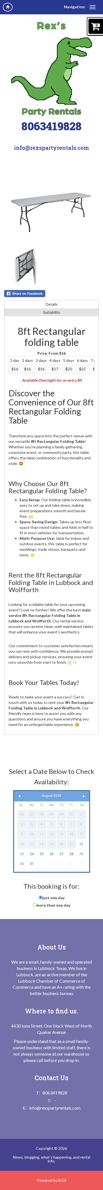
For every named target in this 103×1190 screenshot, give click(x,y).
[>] (84, 796)
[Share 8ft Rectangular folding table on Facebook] (51, 293)
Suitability (51, 312)
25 (42, 854)
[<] (19, 796)
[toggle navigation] (93, 7)
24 (32, 854)
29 (81, 854)
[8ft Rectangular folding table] (51, 205)
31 (32, 864)
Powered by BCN (51, 1180)
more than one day (53, 905)
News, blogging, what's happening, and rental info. (51, 1159)
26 (52, 854)
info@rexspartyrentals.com (51, 147)
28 (71, 854)
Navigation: (74, 6)
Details (52, 304)
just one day (53, 897)
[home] (8, 7)
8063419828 (51, 126)
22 (81, 844)
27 (61, 854)
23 (22, 854)
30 (22, 864)
